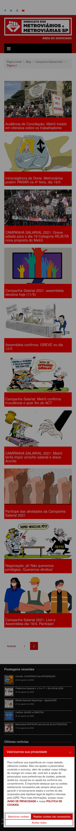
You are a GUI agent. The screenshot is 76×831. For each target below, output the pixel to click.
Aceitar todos (39, 822)
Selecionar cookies (18, 816)
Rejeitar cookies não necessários (51, 816)
